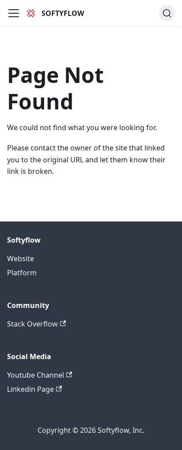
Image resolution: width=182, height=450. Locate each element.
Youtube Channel (35, 375)
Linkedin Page (30, 389)
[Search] (167, 13)
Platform (22, 273)
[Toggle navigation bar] (13, 13)
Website (20, 258)
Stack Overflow (32, 324)
